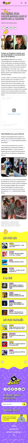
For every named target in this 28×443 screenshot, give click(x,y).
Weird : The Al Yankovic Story (8, 225)
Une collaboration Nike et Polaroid (16, 262)
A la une (9, 9)
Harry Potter (9, 140)
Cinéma (11, 283)
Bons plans (12, 333)
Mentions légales (14, 429)
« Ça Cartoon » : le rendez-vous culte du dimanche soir (17, 270)
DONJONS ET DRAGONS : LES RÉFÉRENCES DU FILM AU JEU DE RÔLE (16, 295)
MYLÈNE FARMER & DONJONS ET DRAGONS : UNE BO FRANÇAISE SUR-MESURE (16, 304)
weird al (17, 225)
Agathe (15, 23)
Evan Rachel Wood (14, 222)
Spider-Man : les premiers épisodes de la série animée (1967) (17, 344)
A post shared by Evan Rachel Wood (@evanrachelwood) (14, 129)
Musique (12, 301)
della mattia (22, 439)
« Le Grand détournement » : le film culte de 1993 (16, 245)
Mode (11, 260)
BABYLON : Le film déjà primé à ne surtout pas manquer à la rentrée (16, 312)
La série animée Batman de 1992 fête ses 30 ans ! (17, 352)
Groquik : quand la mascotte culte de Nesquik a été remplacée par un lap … (17, 327)
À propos (14, 426)
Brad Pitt (10, 191)
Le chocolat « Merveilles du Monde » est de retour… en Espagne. (16, 254)
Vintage (11, 243)
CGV (14, 435)
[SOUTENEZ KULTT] (14, 414)
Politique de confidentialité (14, 432)
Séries (11, 350)
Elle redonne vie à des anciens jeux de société (17, 336)
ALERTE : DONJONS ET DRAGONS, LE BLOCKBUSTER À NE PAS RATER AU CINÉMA (16, 286)
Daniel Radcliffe (5, 222)
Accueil (2, 9)
